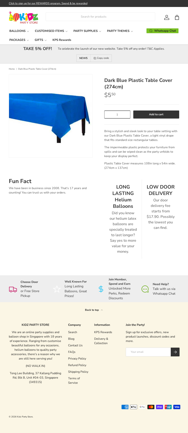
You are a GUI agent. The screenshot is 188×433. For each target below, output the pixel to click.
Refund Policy (77, 365)
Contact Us (75, 345)
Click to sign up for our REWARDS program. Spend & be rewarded (48, 3)
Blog (71, 339)
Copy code (103, 58)
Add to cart (156, 114)
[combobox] (100, 16)
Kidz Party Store (25, 416)
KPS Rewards (62, 40)
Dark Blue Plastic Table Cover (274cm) (37, 69)
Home (12, 69)
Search (72, 332)
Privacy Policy (77, 359)
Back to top (92, 310)
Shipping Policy (78, 372)
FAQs (71, 352)
